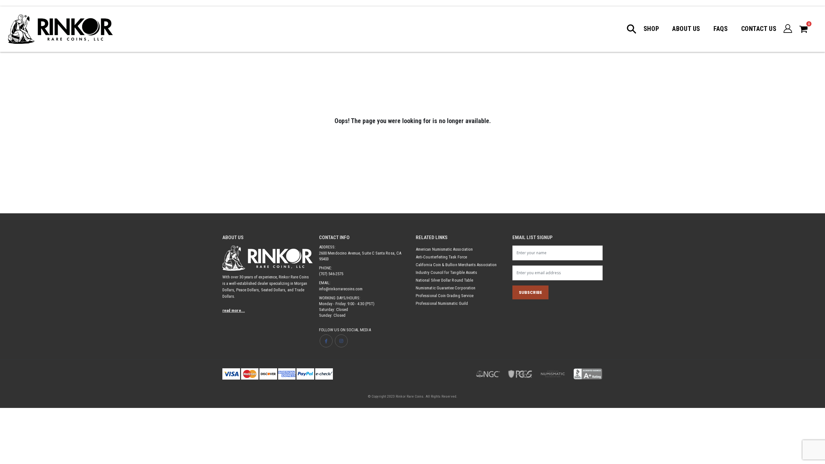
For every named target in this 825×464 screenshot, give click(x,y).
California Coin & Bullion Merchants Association (456, 264)
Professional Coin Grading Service (444, 295)
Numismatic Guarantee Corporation (445, 287)
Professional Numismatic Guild (442, 303)
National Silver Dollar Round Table (444, 280)
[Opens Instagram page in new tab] (341, 340)
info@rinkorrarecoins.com (341, 288)
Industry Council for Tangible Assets (446, 272)
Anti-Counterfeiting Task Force (441, 257)
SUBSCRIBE (530, 292)
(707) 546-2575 (331, 273)
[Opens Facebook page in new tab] (326, 340)
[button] (635, 29)
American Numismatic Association (444, 249)
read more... (233, 310)
